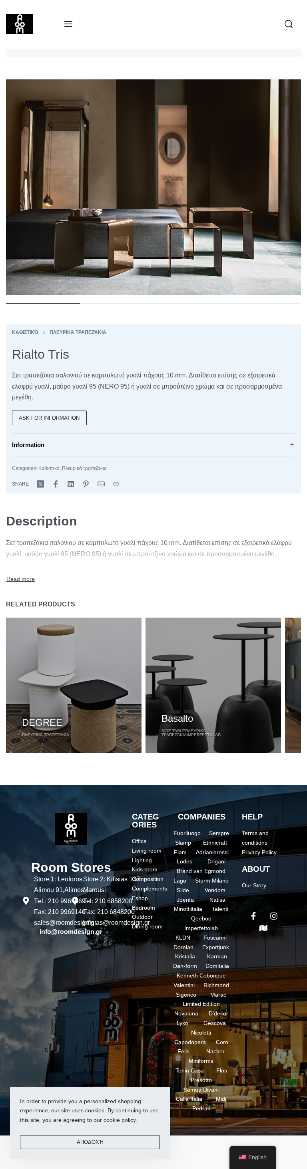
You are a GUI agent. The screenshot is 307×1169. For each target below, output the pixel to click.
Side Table (173, 731)
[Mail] (101, 484)
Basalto (177, 718)
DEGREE (42, 722)
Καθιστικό (25, 332)
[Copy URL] (116, 484)
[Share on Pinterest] (86, 484)
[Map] (263, 928)
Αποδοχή (90, 1142)
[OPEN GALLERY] (153, 187)
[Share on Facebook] (55, 484)
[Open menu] (68, 24)
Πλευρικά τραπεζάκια (78, 332)
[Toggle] (20, 579)
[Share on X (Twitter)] (40, 484)
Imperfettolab (204, 735)
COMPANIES (201, 816)
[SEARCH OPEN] (288, 24)
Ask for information (49, 418)
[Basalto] (213, 685)
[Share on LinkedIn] (70, 484)
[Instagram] (273, 916)
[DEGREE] (74, 685)
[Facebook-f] (253, 916)
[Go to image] (43, 303)
